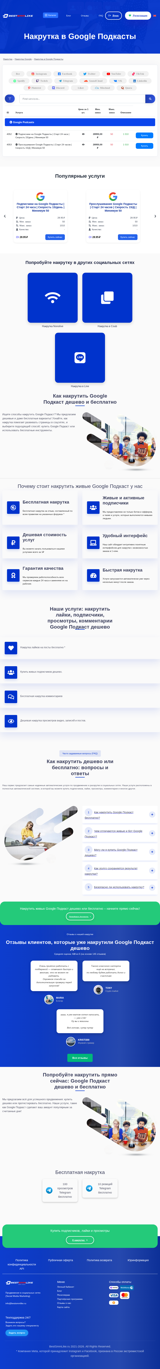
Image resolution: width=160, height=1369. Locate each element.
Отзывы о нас (64, 1303)
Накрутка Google (23, 59)
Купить (144, 135)
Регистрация (139, 15)
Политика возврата (99, 1260)
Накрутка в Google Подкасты (48, 59)
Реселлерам (63, 1295)
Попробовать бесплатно (79, 916)
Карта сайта (63, 1307)
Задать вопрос (17, 1333)
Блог (59, 1291)
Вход (115, 15)
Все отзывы (80, 1058)
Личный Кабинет (65, 1287)
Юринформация (138, 1260)
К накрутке (78, 1240)
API (22, 1268)
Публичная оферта (60, 1260)
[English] (155, 15)
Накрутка (7, 59)
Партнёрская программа (69, 1299)
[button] (10, 99)
